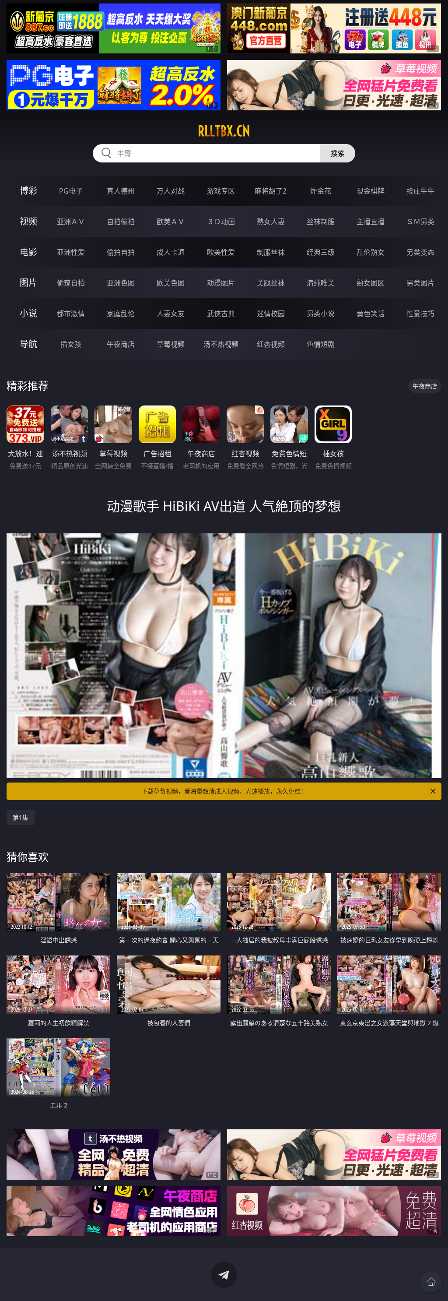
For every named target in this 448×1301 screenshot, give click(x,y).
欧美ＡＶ (171, 221)
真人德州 (121, 191)
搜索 (338, 153)
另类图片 (420, 283)
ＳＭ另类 (420, 221)
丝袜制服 (321, 221)
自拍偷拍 (121, 221)
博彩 (28, 191)
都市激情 (71, 313)
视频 (28, 221)
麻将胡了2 (271, 191)
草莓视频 (171, 344)
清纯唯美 (321, 283)
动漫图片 (221, 283)
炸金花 (320, 191)
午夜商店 (121, 344)
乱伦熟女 (371, 252)
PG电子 (71, 191)
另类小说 (321, 313)
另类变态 (420, 252)
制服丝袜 (271, 252)
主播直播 (371, 221)
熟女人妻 (271, 221)
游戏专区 (221, 191)
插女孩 (70, 344)
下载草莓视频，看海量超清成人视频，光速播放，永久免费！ (224, 791)
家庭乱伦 (121, 313)
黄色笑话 (371, 313)
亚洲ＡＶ (71, 221)
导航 (28, 344)
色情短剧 (321, 344)
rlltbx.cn (224, 131)
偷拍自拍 (121, 252)
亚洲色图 (121, 283)
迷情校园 (271, 313)
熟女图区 (371, 283)
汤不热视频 (220, 344)
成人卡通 (171, 252)
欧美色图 (171, 283)
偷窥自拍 (71, 283)
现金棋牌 (371, 191)
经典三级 (321, 252)
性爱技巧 (420, 313)
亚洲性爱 (71, 252)
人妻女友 (171, 313)
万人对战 (171, 191)
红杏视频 (271, 344)
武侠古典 (221, 313)
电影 (28, 252)
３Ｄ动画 (221, 221)
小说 (28, 313)
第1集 (20, 817)
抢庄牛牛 (420, 191)
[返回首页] (430, 1281)
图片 (28, 283)
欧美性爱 (221, 252)
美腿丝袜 (271, 283)
